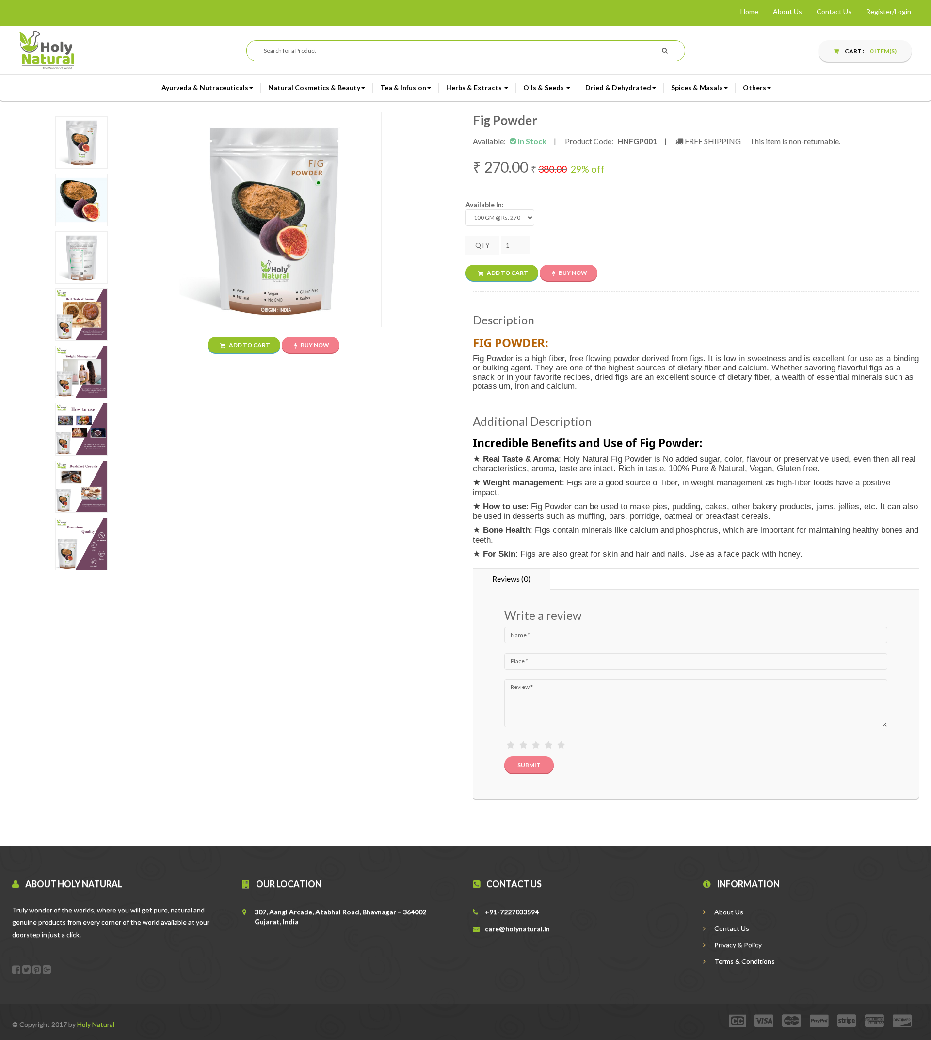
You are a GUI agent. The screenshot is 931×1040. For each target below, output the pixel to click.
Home (749, 11)
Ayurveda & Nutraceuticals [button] (204, 87)
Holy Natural (95, 1024)
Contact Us (834, 11)
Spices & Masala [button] (697, 87)
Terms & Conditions (744, 961)
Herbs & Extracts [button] (474, 87)
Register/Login (888, 11)
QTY (482, 245)
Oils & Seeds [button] (544, 87)
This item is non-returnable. (795, 140)
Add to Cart (249, 345)
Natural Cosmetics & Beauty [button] (314, 87)
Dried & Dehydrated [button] (618, 87)
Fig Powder (505, 120)
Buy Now (314, 345)
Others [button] (754, 87)
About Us (787, 11)
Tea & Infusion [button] (403, 87)
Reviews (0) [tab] (511, 578)
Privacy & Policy (737, 945)
